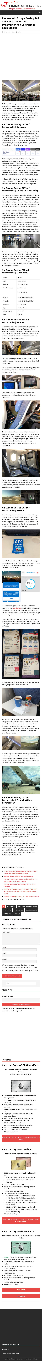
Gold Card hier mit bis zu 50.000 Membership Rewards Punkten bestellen (21, 1220)
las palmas (7, 914)
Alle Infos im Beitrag (10, 1132)
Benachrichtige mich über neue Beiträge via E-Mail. (21, 970)
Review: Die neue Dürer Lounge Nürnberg (18, 876)
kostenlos (19, 1127)
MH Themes (33, 1359)
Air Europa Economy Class (27, 906)
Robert (20, 32)
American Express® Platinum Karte (20, 1065)
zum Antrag (21, 1290)
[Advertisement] (21, 57)
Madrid (17, 914)
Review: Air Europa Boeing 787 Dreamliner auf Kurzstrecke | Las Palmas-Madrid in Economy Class (20, 891)
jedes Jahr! (16, 1120)
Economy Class (31, 910)
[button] (39, 12)
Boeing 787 (7, 910)
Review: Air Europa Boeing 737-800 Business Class (21, 896)
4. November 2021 (9, 32)
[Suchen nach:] (21, 983)
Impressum (5, 1349)
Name (4, 947)
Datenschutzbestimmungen (10, 1354)
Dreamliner (19, 910)
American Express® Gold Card (17, 1149)
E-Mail (4, 953)
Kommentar (6, 932)
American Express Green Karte (18, 1231)
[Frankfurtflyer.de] (21, 9)
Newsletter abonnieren (21, 1004)
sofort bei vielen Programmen (18, 1118)
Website (4, 959)
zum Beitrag (21, 1296)
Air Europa (11, 906)
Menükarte (17, 608)
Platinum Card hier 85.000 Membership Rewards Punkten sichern (21, 1138)
